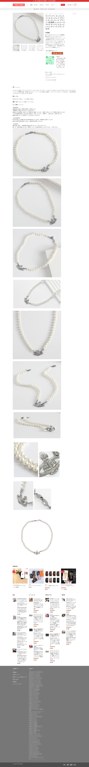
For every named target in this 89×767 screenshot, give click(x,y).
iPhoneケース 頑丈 (32, 732)
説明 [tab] (13, 87)
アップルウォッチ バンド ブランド (35, 736)
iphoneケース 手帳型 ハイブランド (35, 726)
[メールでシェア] (51, 80)
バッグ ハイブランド (33, 755)
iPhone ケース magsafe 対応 (34, 689)
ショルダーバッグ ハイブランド (35, 744)
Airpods (35, 4)
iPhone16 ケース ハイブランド (34, 679)
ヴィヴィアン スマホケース (59, 13)
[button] (63, 5)
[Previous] (15, 28)
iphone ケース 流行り (33, 728)
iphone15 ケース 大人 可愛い (34, 675)
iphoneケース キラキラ (33, 695)
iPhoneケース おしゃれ (33, 691)
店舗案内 (15, 672)
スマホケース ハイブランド (34, 751)
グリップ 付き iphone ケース (34, 742)
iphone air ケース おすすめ (34, 687)
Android (41, 4)
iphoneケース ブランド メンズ (34, 712)
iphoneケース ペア (32, 718)
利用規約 (15, 681)
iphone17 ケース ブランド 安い (34, 681)
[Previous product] (75, 13)
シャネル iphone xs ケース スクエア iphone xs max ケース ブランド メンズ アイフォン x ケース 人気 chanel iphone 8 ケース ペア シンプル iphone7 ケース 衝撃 (19, 585)
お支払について (16, 674)
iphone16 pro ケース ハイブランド (35, 677)
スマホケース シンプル (33, 749)
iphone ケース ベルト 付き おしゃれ (35, 716)
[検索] (28, 5)
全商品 (31, 4)
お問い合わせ (16, 679)
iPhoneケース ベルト (33, 714)
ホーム (46, 13)
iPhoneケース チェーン (33, 703)
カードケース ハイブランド (34, 740)
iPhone (47, 4)
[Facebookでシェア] (47, 80)
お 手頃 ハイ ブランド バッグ (34, 734)
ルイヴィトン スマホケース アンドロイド (35, 758)
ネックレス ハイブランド (51, 77)
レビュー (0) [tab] (17, 87)
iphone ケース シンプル (33, 699)
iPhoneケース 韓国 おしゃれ (34, 730)
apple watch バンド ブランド (34, 673)
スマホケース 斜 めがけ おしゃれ (35, 753)
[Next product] (73, 13)
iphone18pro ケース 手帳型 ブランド (35, 685)
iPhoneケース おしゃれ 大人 (34, 693)
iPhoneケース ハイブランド (34, 705)
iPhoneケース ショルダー (33, 697)
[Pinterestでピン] (53, 80)
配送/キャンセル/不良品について (20, 677)
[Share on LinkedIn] (55, 80)
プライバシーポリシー (17, 683)
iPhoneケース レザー (33, 720)
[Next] (41, 28)
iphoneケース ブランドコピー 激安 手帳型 (36, 710)
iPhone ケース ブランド (33, 707)
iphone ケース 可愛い (33, 722)
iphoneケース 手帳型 (33, 724)
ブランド (52, 4)
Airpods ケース (39, 671)
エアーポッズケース (33, 738)
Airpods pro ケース (32, 671)
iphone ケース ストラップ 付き (34, 701)
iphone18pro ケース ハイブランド (35, 683)
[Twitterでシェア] (49, 80)
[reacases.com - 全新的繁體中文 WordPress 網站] (19, 5)
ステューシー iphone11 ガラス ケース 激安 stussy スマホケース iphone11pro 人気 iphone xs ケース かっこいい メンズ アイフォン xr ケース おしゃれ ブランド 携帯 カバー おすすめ (68, 585)
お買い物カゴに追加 (57, 53)
